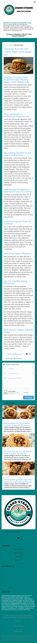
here (36, 641)
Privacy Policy (18, 631)
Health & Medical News (14, 354)
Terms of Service (18, 626)
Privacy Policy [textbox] (18, 549)
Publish (29, 398)
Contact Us (18, 621)
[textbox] (18, 35)
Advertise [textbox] (18, 556)
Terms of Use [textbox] (18, 553)
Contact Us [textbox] (18, 560)
